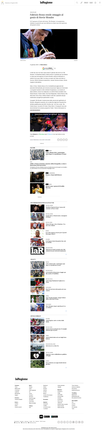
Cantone (17, 385)
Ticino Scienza (75, 385)
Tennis (30, 393)
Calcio (30, 388)
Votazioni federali (18, 399)
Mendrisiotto (17, 393)
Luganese (17, 391)
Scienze (45, 390)
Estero (16, 402)
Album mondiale (32, 403)
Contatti (30, 421)
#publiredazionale (75, 396)
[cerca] (77, 2)
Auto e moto (60, 401)
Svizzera (17, 397)
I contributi (45, 408)
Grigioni (16, 395)
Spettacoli (45, 385)
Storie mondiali (32, 398)
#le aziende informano (76, 397)
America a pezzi (18, 407)
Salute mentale (60, 405)
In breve (73, 405)
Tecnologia (59, 394)
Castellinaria (45, 396)
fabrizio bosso (36, 139)
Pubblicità (37, 421)
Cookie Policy (24, 422)
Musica (44, 393)
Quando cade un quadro (62, 404)
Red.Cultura (44, 64)
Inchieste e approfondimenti (60, 391)
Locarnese (17, 390)
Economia (45, 399)
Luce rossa (31, 401)
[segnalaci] (81, 2)
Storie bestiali (60, 396)
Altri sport (31, 396)
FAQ (34, 421)
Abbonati (86, 2)
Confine (16, 403)
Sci (29, 391)
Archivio (73, 403)
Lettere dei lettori (61, 385)
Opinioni (45, 402)
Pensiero (45, 388)
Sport (30, 385)
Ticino (16, 387)
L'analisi (45, 405)
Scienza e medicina (76, 387)
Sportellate (31, 399)
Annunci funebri (42, 421)
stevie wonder (47, 139)
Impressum (27, 421)
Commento (45, 403)
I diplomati (59, 402)
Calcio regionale (32, 390)
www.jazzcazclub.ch (35, 110)
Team (73, 408)
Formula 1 (31, 395)
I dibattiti (59, 387)
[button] (59, 422)
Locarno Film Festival (47, 395)
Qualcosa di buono (76, 390)
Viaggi (58, 393)
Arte (30, 407)
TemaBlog (74, 393)
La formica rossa (46, 407)
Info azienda (74, 407)
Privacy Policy (17, 422)
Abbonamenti (16, 421)
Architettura (60, 399)
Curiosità (59, 397)
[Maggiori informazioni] (55, 69)
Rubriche (59, 389)
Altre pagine (75, 400)
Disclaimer (22, 421)
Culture (31, 405)
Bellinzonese (17, 388)
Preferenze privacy (32, 422)
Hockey (30, 387)
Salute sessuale (60, 407)
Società (45, 391)
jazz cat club (42, 139)
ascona (31, 139)
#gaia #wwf (74, 394)
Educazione (74, 388)
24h (72, 402)
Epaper (91, 2)
